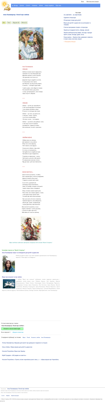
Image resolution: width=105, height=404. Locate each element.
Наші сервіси (49, 5)
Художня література (70, 17)
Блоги (22, 5)
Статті (28, 5)
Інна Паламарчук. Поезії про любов (18, 388)
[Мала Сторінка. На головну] (5, 10)
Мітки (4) (24, 22)
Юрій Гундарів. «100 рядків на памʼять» (14, 355)
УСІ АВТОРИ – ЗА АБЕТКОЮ (72, 15)
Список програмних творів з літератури (76, 27)
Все (4, 22)
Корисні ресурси (15, 395)
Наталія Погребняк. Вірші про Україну (13, 351)
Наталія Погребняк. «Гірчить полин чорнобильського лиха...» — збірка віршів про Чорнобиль (30, 359)
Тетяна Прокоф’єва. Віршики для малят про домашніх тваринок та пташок (24, 343)
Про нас (58, 5)
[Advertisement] (31, 305)
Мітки (41, 5)
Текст (9, 22)
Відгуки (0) (16, 22)
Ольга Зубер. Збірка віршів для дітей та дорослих (17, 347)
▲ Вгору (15, 5)
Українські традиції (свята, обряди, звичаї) (76, 30)
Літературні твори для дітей (72, 20)
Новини (34, 5)
